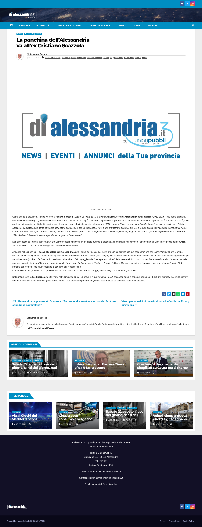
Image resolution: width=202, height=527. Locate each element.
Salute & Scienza (100, 25)
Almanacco (17, 360)
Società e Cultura (69, 25)
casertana (81, 57)
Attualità (43, 25)
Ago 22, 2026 (20, 424)
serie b (138, 57)
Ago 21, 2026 (67, 424)
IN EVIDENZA (29, 33)
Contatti (163, 521)
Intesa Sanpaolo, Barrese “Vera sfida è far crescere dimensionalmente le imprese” (99, 367)
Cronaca (25, 25)
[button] (193, 25)
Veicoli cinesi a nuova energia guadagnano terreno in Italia (170, 419)
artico (73, 57)
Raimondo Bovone (38, 54)
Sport (122, 25)
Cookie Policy (188, 521)
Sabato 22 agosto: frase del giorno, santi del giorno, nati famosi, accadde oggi (34, 367)
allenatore (66, 57)
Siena (144, 57)
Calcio (20, 33)
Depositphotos (110, 484)
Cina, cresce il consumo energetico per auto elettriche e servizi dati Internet (75, 421)
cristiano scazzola (94, 57)
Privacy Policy (174, 521)
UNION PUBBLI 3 (38, 521)
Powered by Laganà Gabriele (18, 521)
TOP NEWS (16, 412)
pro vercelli (118, 57)
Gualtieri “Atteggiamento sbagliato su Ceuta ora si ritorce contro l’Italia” (162, 367)
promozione (129, 57)
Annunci (153, 25)
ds (111, 57)
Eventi (138, 25)
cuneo (106, 57)
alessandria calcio (52, 57)
